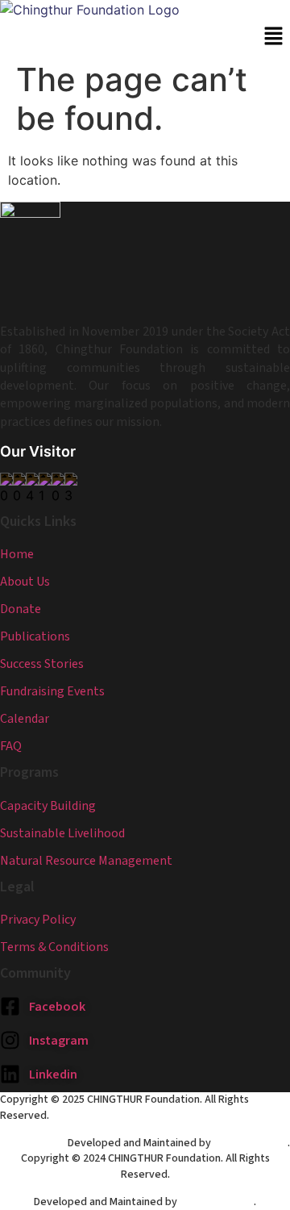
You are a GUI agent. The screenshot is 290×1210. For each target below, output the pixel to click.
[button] (274, 36)
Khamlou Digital (250, 1143)
